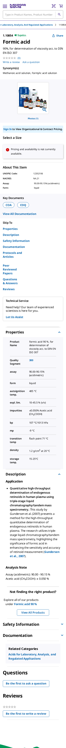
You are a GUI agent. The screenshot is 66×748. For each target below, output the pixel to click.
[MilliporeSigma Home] (18, 6)
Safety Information (16, 241)
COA (9, 205)
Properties (10, 229)
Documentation (14, 247)
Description (11, 235)
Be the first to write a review (27, 714)
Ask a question (31, 62)
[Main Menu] (5, 6)
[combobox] (33, 14)
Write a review (11, 62)
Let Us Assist (14, 317)
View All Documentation (19, 214)
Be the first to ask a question (26, 683)
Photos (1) (33, 118)
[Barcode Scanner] (54, 6)
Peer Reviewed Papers (10, 269)
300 (31, 360)
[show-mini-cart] (61, 6)
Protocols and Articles (12, 255)
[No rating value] (10, 58)
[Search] (59, 14)
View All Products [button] (33, 612)
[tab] (62, 25)
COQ (23, 205)
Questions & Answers (10, 281)
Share (59, 35)
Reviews (9, 289)
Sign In (7, 129)
